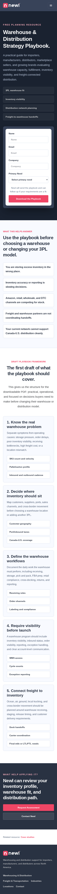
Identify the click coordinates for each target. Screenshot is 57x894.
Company (14, 160)
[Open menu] (51, 5)
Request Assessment (29, 807)
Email (11, 147)
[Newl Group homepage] (11, 5)
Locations (8, 886)
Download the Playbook (28, 199)
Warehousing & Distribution (17, 875)
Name (11, 133)
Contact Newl (28, 816)
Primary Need (15, 173)
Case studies (27, 837)
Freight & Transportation (16, 881)
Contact (20, 886)
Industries (36, 881)
